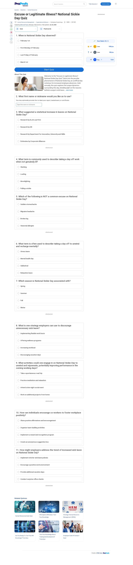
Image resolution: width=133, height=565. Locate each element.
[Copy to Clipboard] (12, 39)
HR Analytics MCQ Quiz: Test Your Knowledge (47, 516)
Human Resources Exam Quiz (24, 516)
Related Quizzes (20, 498)
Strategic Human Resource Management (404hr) (71, 516)
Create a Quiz (106, 4)
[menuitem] (93, 4)
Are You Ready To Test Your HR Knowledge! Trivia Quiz (24, 537)
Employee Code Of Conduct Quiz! (71, 537)
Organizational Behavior (42, 22)
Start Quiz (49, 69)
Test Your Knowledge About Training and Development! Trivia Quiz (47, 537)
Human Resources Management (25, 22)
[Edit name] (101, 59)
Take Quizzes (93, 4)
